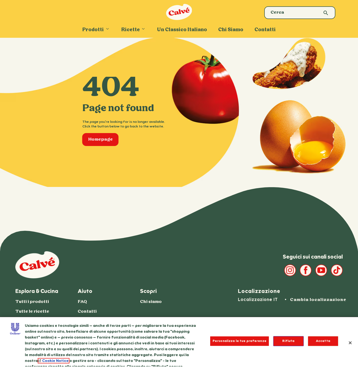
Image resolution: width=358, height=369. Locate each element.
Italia (319, 301)
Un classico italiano (182, 30)
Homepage (103, 141)
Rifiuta (288, 341)
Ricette (130, 30)
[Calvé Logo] (179, 19)
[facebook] (305, 270)
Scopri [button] (148, 291)
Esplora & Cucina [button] (36, 291)
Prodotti (93, 30)
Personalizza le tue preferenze (239, 341)
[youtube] (321, 270)
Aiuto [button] (85, 291)
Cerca (326, 13)
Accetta (323, 341)
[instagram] (290, 270)
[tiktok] (336, 270)
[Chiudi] (350, 342)
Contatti (265, 30)
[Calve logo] (37, 264)
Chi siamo (230, 30)
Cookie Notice (55, 361)
